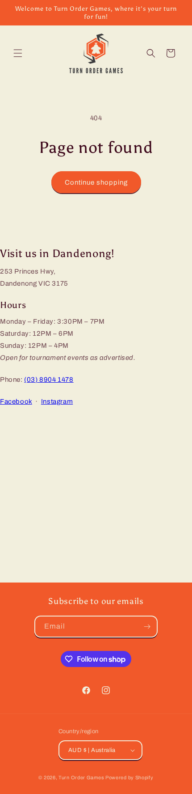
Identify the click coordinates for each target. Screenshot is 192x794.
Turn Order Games (81, 777)
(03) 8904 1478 (48, 379)
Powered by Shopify (129, 777)
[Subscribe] (147, 627)
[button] (18, 53)
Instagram (57, 401)
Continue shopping (96, 182)
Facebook (16, 401)
